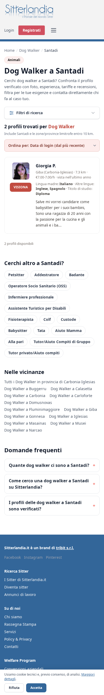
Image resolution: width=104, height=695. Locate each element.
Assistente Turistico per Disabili (37, 308)
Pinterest (54, 557)
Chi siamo (13, 616)
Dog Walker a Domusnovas (28, 402)
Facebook (12, 557)
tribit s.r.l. (65, 547)
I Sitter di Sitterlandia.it (25, 579)
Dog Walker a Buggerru (25, 388)
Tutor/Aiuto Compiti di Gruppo (62, 341)
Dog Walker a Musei (68, 423)
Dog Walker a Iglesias (68, 416)
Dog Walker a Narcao (23, 430)
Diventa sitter (16, 587)
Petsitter (16, 274)
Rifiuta (14, 687)
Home (9, 50)
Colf (47, 319)
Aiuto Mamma (68, 330)
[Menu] (53, 30)
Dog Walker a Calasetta (71, 388)
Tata (41, 330)
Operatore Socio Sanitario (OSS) (37, 285)
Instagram (33, 557)
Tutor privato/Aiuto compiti (33, 352)
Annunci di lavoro (20, 594)
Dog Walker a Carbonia (24, 395)
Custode (68, 319)
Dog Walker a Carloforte (71, 395)
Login (9, 30)
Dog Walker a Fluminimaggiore (32, 409)
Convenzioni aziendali (23, 668)
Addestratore (46, 274)
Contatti (11, 646)
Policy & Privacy (18, 639)
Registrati (32, 30)
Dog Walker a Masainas (25, 423)
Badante (76, 274)
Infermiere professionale (31, 297)
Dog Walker (29, 50)
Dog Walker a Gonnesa (24, 416)
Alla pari (15, 341)
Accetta (36, 687)
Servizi (10, 631)
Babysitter (17, 330)
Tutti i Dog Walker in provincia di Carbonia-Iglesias (49, 381)
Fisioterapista (20, 319)
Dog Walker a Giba (80, 409)
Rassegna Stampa (20, 624)
